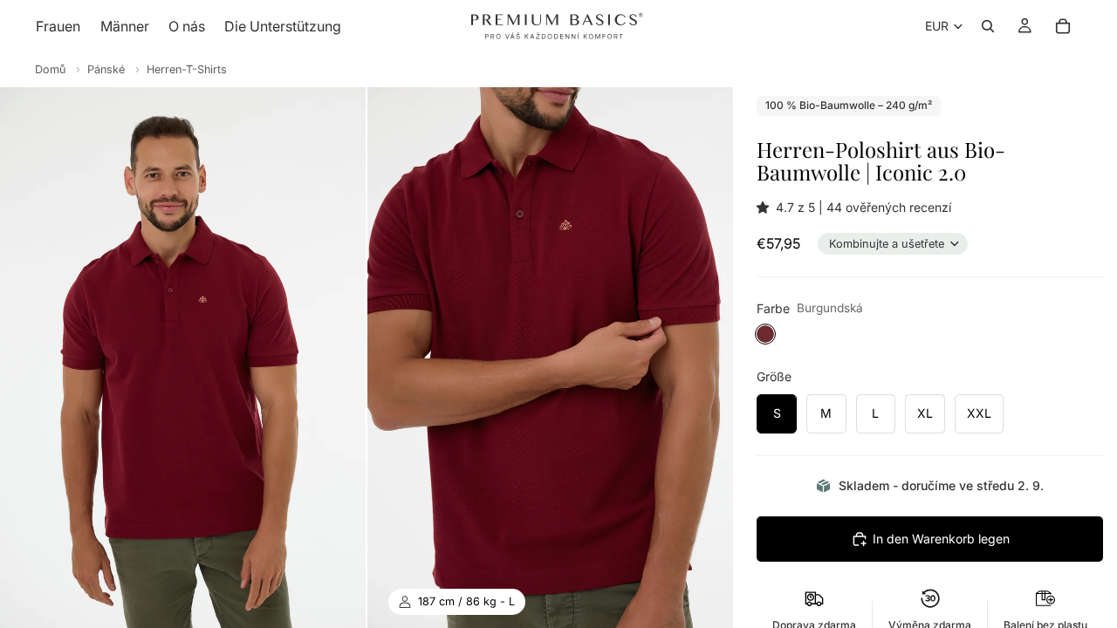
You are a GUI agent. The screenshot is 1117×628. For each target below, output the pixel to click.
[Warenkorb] (1063, 26)
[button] (766, 207)
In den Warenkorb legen (941, 538)
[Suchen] (988, 26)
